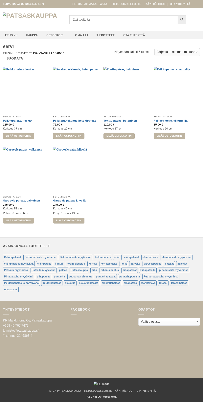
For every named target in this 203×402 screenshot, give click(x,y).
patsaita (182, 263)
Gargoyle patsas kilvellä (69, 200)
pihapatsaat (130, 270)
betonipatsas (103, 257)
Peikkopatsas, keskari (18, 120)
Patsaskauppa (79, 270)
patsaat (169, 263)
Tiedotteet (106, 35)
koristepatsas (109, 263)
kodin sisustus (76, 263)
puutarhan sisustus (80, 276)
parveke (135, 263)
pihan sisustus (110, 270)
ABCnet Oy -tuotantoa (102, 396)
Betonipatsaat (12, 257)
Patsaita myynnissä (16, 270)
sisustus (70, 282)
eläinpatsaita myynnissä (176, 257)
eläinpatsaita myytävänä (19, 263)
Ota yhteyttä (180, 4)
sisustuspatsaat (88, 282)
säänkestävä (148, 282)
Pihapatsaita (147, 270)
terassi (163, 282)
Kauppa (32, 35)
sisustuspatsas (111, 282)
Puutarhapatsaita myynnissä (161, 276)
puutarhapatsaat (106, 276)
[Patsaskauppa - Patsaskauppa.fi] (33, 19)
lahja (124, 263)
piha (94, 270)
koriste (93, 263)
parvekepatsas (152, 263)
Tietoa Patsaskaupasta (89, 4)
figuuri (59, 263)
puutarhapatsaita (129, 276)
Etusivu (11, 35)
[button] (198, 19)
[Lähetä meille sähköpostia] (198, 4)
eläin (117, 257)
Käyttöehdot (156, 4)
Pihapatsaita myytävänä (18, 276)
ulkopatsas (10, 289)
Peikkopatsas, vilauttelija (171, 120)
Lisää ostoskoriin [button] (18, 136)
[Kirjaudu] (188, 19)
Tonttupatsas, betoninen (120, 120)
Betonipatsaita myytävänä (75, 257)
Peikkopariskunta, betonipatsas (74, 120)
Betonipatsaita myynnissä (40, 257)
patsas (63, 270)
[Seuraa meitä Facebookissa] (194, 4)
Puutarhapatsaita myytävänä (21, 282)
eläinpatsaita (150, 257)
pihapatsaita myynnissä (173, 270)
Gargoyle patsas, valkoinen (21, 200)
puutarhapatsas (51, 282)
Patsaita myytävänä (43, 270)
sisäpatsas (130, 282)
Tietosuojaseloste (126, 4)
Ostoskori (55, 35)
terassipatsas (179, 282)
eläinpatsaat (131, 257)
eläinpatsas (44, 263)
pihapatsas (43, 276)
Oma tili (81, 35)
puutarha (59, 276)
